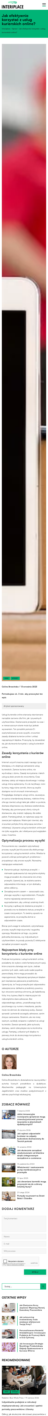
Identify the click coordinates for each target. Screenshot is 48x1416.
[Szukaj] (43, 1286)
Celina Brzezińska (10, 687)
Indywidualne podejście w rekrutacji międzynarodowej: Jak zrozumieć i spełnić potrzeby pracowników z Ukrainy (22, 1405)
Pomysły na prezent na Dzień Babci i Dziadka (31, 1197)
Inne (6, 678)
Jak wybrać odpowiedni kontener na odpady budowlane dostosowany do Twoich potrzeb (30, 1137)
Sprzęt (15, 678)
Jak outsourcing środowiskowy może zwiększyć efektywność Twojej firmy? (29, 1321)
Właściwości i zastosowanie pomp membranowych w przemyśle (30, 1170)
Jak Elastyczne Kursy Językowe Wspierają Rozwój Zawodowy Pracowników (32, 1307)
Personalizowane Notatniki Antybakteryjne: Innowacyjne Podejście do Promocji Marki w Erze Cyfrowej (32, 1334)
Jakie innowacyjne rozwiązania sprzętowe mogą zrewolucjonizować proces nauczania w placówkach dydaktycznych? (31, 1119)
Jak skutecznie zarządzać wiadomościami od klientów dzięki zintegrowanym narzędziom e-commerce (30, 1154)
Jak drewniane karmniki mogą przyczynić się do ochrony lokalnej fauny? (31, 1184)
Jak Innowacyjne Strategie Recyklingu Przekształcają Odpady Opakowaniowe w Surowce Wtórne (31, 1347)
